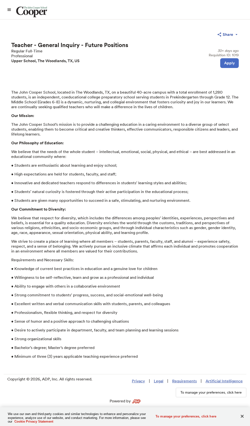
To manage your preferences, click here (186, 416)
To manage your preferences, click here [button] (211, 392)
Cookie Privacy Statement (33, 421)
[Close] (242, 416)
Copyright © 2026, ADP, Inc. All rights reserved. (49, 379)
